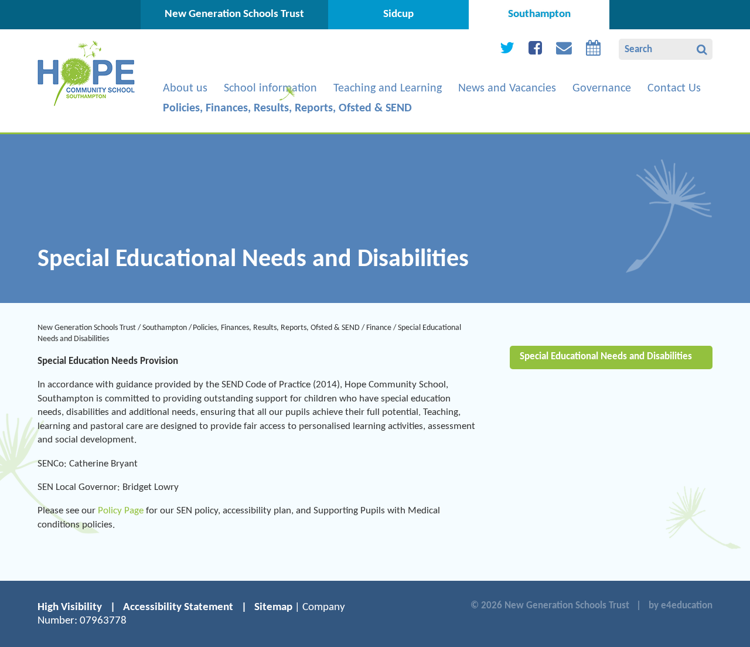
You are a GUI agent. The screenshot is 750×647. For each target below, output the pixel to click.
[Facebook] (535, 50)
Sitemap (273, 607)
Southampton (164, 328)
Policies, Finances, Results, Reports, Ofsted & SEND (276, 328)
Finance (378, 328)
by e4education (680, 606)
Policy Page (121, 511)
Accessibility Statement (178, 607)
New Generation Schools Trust (87, 328)
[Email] (564, 50)
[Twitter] (507, 50)
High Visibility (70, 607)
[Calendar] (593, 50)
